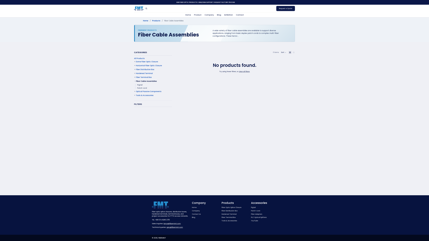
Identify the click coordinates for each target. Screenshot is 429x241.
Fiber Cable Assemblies (146, 81)
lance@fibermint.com (172, 223)
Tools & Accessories (145, 95)
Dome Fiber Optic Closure (147, 61)
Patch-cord (142, 88)
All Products (139, 58)
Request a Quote (285, 8)
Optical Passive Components (148, 91)
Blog (193, 217)
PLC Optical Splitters (259, 217)
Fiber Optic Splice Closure (231, 207)
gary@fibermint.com (175, 227)
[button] (283, 52)
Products (156, 21)
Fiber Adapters (256, 214)
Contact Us (196, 214)
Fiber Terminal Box (144, 77)
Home (145, 21)
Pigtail (140, 85)
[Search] (146, 8)
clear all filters (244, 71)
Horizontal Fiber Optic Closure (149, 65)
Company (196, 211)
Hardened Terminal (144, 73)
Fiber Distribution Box (145, 69)
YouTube (254, 221)
